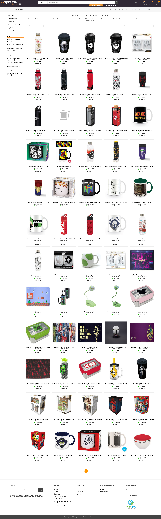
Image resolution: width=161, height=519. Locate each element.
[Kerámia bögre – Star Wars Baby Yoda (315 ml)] (142, 193)
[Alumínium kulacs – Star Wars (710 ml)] (38, 120)
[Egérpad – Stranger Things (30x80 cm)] (38, 373)
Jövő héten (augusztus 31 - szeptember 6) (14, 59)
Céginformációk (59, 507)
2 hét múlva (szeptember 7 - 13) (15, 63)
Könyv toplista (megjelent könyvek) (14, 69)
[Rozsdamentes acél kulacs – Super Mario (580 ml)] (90, 84)
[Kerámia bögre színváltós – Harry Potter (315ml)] (116, 446)
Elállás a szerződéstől (60, 496)
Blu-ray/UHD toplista (12, 42)
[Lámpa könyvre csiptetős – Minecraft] (116, 301)
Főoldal (113, 9)
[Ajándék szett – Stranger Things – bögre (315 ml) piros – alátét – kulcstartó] (116, 410)
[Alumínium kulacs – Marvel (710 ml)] (64, 229)
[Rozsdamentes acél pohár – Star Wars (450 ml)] (142, 84)
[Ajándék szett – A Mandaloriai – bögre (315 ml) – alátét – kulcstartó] (38, 410)
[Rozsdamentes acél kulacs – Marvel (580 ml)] (38, 84)
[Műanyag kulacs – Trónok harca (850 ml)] (38, 48)
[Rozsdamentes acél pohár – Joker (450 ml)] (142, 157)
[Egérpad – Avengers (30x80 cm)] (64, 337)
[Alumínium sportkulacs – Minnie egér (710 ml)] (64, 120)
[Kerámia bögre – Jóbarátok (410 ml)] (90, 446)
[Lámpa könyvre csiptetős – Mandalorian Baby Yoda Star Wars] (90, 301)
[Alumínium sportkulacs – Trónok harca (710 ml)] (90, 229)
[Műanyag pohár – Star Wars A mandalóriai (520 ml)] (142, 373)
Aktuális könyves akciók (13, 66)
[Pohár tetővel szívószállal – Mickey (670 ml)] (116, 373)
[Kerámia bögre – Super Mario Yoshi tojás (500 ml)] (90, 265)
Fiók (135, 4)
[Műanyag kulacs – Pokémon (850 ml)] (90, 157)
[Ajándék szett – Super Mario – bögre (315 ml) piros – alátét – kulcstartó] (38, 446)
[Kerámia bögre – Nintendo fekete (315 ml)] (90, 193)
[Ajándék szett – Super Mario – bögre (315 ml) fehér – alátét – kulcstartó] (142, 410)
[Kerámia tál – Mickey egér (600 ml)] (142, 446)
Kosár (102, 489)
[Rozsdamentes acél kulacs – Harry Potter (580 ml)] (116, 157)
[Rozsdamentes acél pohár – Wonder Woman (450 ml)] (38, 193)
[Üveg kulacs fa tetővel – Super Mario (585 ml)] (116, 120)
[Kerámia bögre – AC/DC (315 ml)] (142, 120)
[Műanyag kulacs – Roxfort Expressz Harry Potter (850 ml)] (142, 229)
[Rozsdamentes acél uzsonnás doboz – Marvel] (90, 373)
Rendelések (80, 491)
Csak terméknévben (110, 5)
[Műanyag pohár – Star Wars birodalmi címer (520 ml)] (90, 48)
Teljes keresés (96, 5)
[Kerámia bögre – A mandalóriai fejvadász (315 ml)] (116, 229)
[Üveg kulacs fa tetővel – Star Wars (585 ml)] (90, 120)
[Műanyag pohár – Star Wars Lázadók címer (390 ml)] (116, 48)
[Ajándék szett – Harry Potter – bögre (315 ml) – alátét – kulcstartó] (90, 410)
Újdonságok (123, 9)
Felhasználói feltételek (61, 505)
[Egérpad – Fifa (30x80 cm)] (90, 337)
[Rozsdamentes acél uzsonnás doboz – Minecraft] (38, 337)
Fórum (137, 9)
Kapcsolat (146, 9)
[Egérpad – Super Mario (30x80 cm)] (38, 301)
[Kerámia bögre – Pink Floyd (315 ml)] (116, 193)
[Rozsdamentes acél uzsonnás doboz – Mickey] (142, 301)
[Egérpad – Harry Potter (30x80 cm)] (142, 337)
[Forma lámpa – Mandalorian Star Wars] (116, 337)
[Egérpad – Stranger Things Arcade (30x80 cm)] (142, 265)
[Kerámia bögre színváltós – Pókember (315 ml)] (64, 157)
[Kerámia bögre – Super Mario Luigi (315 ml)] (38, 229)
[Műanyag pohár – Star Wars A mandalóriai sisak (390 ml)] (64, 48)
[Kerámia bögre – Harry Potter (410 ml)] (64, 193)
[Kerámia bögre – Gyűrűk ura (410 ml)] (38, 157)
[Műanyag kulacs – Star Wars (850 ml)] (38, 265)
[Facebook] (126, 489)
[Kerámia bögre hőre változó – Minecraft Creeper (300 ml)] (64, 301)
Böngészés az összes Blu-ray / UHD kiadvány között (15, 45)
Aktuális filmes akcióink (13, 39)
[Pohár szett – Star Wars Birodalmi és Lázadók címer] (64, 265)
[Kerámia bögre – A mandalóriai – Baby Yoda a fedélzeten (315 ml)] (64, 446)
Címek (79, 494)
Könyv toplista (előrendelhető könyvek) (15, 74)
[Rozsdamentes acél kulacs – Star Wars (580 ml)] (64, 84)
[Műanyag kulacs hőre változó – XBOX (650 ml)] (64, 373)
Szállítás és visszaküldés (61, 499)
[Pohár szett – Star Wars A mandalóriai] (142, 48)
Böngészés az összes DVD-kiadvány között (14, 49)
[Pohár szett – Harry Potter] (116, 265)
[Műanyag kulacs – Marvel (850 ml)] (116, 84)
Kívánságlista (104, 491)
